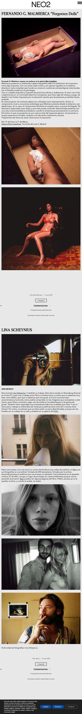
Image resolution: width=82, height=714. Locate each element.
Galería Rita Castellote (11, 124)
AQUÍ (13, 712)
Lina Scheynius (19, 393)
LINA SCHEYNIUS (17, 330)
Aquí (22, 479)
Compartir (41, 300)
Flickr (56, 411)
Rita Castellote (51, 81)
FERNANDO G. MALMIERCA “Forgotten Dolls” (40, 13)
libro (75, 470)
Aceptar (45, 707)
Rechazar (58, 707)
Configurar (71, 707)
